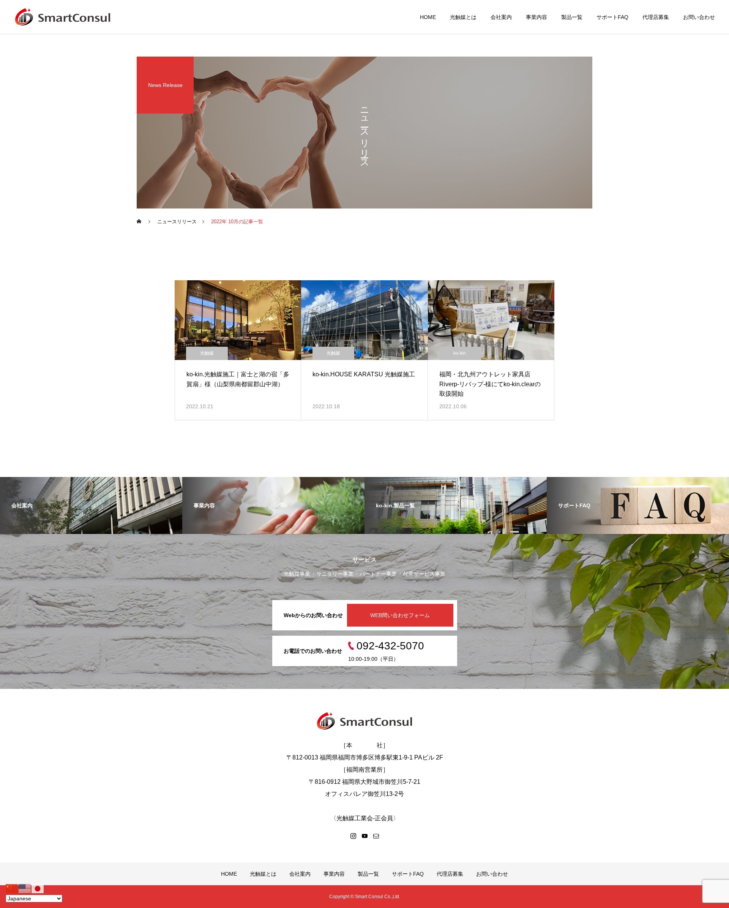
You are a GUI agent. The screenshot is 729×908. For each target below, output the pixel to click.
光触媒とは (463, 17)
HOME (428, 17)
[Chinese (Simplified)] (12, 888)
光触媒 (207, 353)
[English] (25, 888)
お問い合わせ (699, 17)
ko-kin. (460, 353)
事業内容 (536, 17)
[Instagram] (353, 836)
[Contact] (376, 836)
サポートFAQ (612, 17)
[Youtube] (364, 836)
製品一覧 (571, 17)
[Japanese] (38, 888)
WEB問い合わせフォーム (400, 615)
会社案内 (501, 17)
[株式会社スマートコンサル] (62, 17)
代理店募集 (655, 17)
